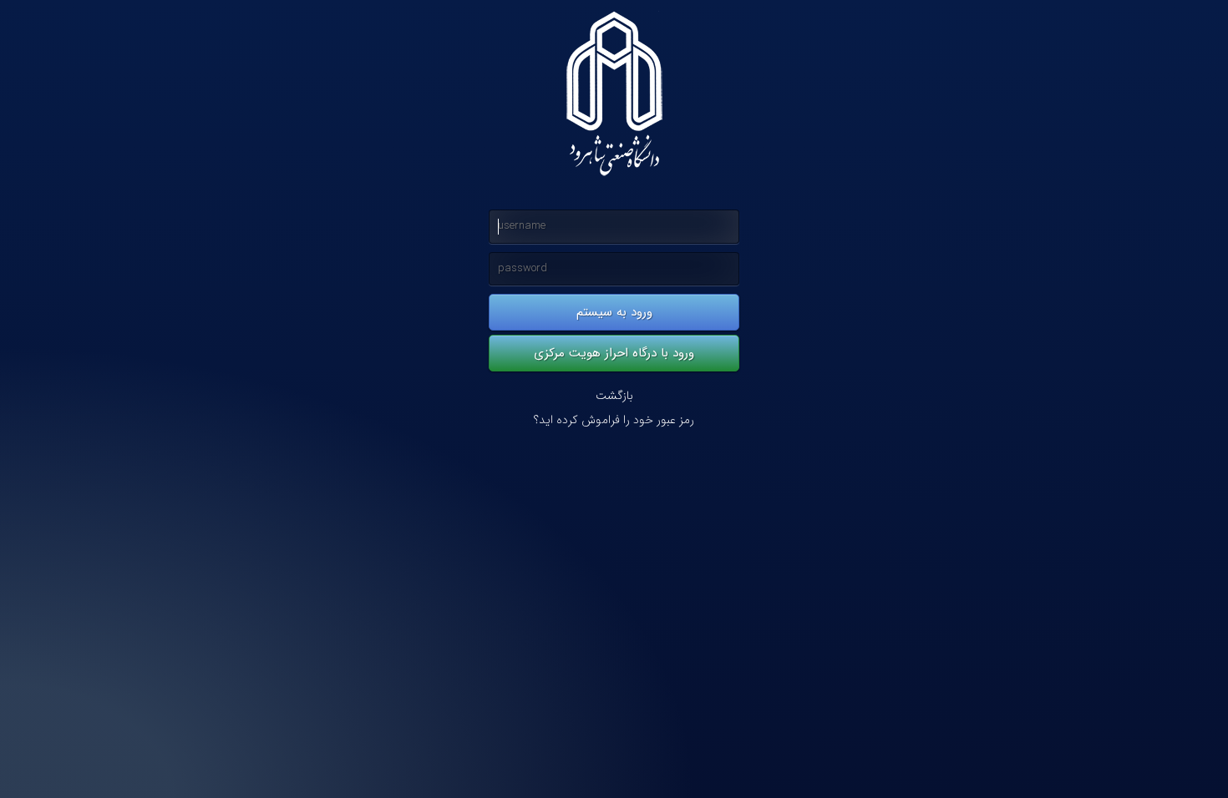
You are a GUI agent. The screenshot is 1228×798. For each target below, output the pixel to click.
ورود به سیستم (614, 312)
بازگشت (614, 396)
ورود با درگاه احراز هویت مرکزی (614, 353)
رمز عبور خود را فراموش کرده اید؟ (614, 420)
